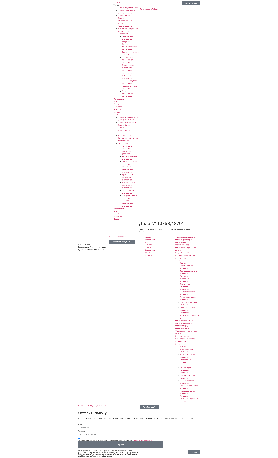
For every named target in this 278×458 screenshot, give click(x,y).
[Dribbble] (93, 257)
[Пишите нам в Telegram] (143, 4)
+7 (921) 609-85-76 (117, 236)
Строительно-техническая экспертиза (128, 59)
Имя (80, 424)
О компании (118, 99)
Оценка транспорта (126, 10)
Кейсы (116, 104)
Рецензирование (125, 26)
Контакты (117, 107)
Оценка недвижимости (128, 8)
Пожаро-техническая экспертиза (127, 93)
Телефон (81, 431)
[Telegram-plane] (87, 257)
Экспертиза (123, 34)
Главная (116, 2)
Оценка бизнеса (125, 15)
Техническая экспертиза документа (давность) (189, 315)
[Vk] (81, 257)
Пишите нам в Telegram (150, 9)
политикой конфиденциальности (143, 440)
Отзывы (116, 101)
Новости (117, 109)
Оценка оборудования (127, 13)
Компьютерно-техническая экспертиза (128, 75)
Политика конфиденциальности (92, 406)
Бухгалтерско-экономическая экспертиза (129, 67)
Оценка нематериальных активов (125, 20)
